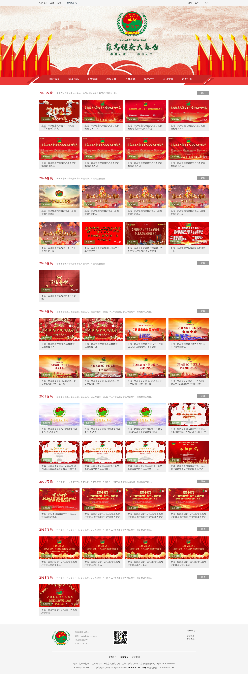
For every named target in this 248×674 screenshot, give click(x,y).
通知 (190, 3)
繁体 (207, 3)
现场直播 (111, 79)
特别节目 (191, 630)
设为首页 (43, 3)
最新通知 (187, 79)
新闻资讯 (73, 79)
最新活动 (92, 79)
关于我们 (112, 657)
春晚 (59, 3)
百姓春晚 (130, 79)
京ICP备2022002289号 (137, 668)
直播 (52, 3)
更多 (203, 93)
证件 (197, 3)
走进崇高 (168, 79)
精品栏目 (149, 79)
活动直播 (191, 636)
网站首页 (54, 79)
